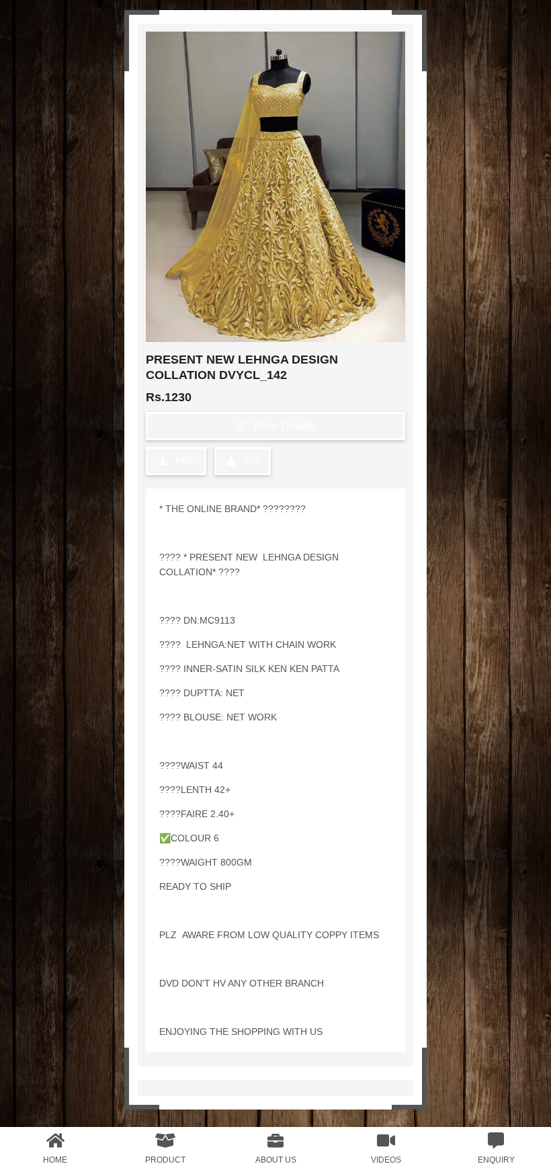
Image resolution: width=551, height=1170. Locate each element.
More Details (280, 425)
